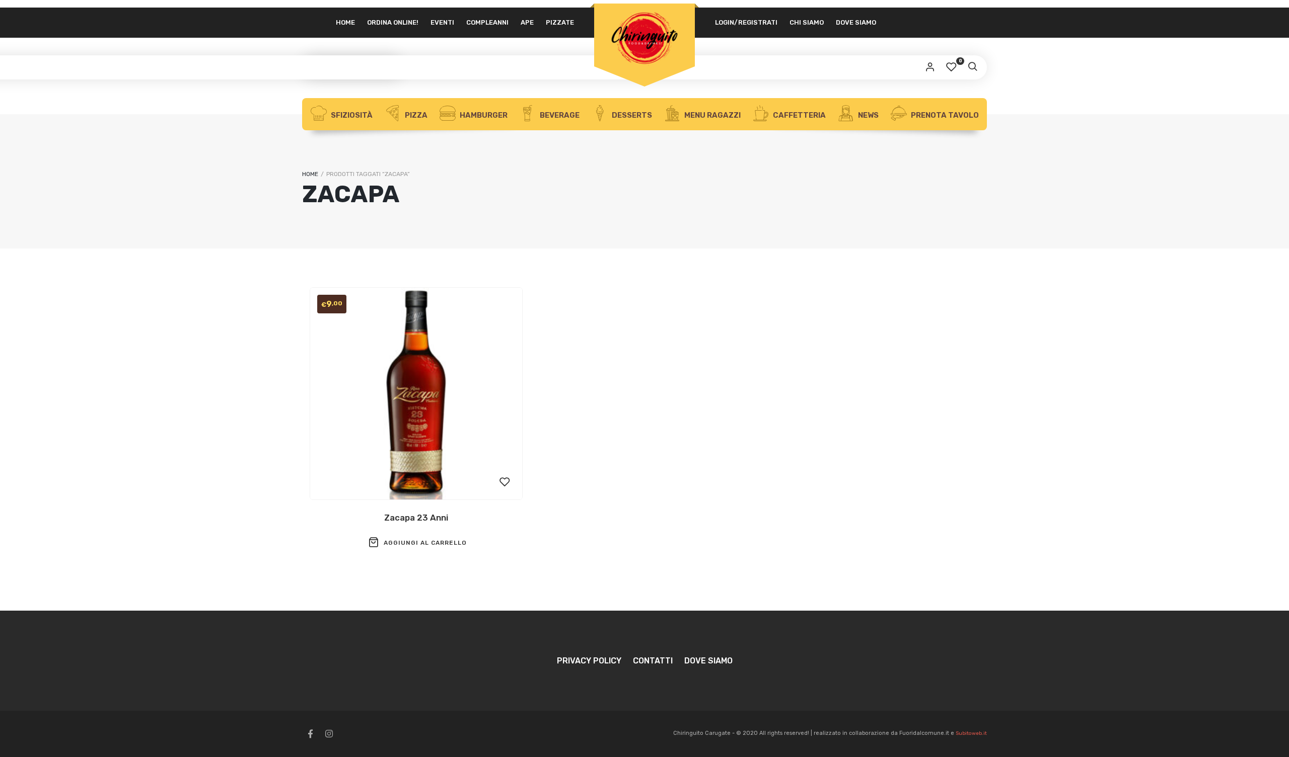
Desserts (631, 115)
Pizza (415, 115)
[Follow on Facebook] (310, 734)
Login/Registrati (746, 22)
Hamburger (483, 115)
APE (527, 22)
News (867, 115)
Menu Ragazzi (712, 115)
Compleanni (487, 22)
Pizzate (560, 22)
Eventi (442, 22)
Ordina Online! (392, 22)
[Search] (972, 67)
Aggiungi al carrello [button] (425, 542)
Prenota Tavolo (944, 115)
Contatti (653, 660)
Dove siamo (856, 22)
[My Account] (930, 67)
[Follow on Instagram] (329, 734)
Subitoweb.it (971, 733)
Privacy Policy (589, 660)
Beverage (559, 115)
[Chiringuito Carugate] (644, 38)
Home (345, 22)
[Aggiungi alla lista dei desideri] (505, 482)
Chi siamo (807, 22)
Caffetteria (798, 115)
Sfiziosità (351, 115)
